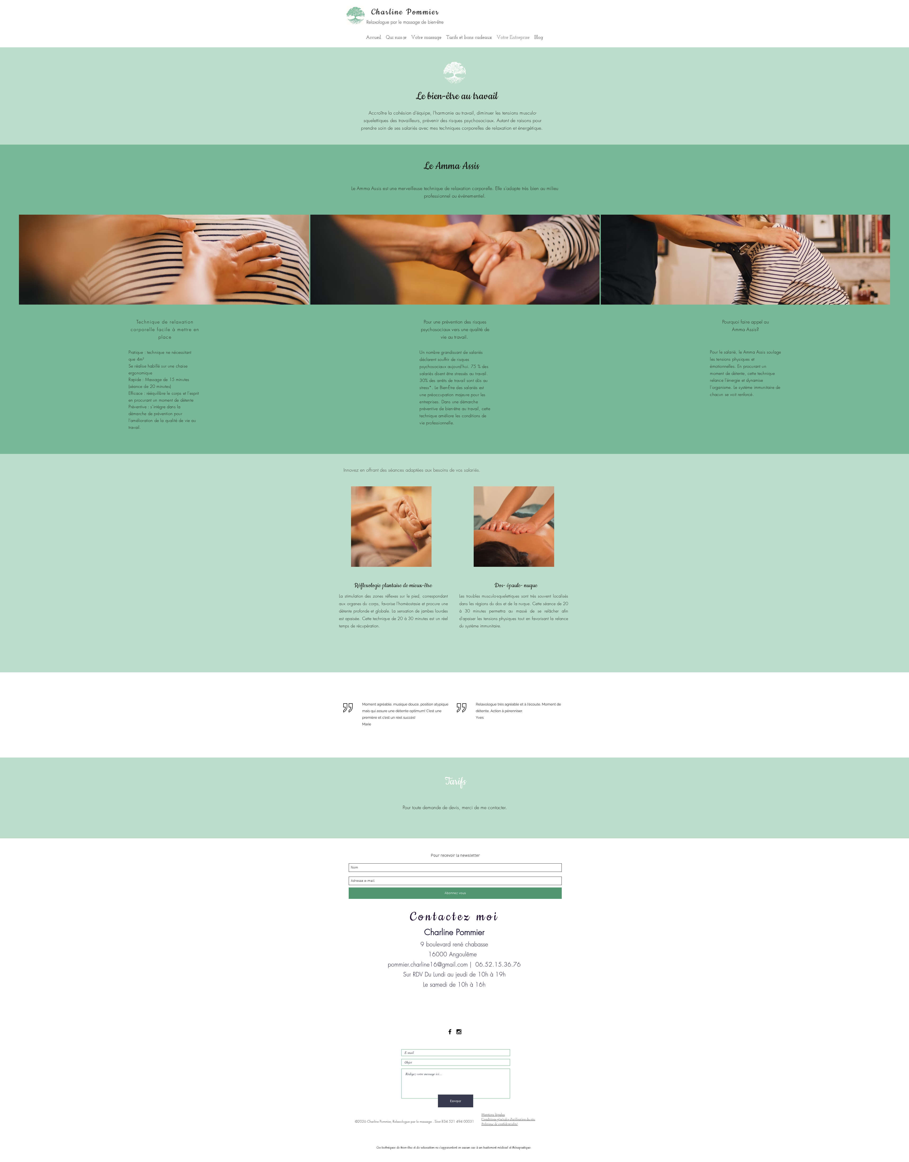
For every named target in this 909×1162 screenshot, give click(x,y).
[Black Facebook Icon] (449, 1031)
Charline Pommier (405, 12)
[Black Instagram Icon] (458, 1031)
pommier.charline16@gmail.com (428, 964)
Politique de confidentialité (499, 1124)
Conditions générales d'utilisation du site (508, 1119)
